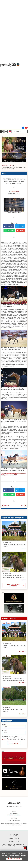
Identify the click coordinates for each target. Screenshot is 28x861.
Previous (6, 505)
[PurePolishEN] (14, 612)
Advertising (14, 838)
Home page (5, 165)
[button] (6, 131)
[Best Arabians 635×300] (14, 776)
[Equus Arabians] (14, 789)
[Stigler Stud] (14, 763)
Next (22, 505)
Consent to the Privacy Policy (10, 736)
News (11, 165)
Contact (14, 835)
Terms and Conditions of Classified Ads (13, 845)
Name (4, 724)
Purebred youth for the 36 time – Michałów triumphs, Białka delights (13, 576)
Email (4, 730)
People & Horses (6, 687)
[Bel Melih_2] (14, 162)
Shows (8, 623)
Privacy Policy (6, 739)
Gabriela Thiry (15, 191)
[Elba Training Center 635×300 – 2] (14, 602)
